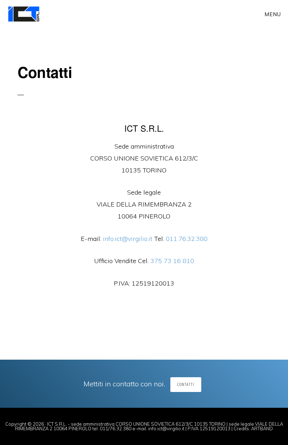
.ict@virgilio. (127, 239)
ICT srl (30, 14)
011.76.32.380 (187, 239)
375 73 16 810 (172, 261)
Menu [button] (272, 14)
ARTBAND (262, 428)
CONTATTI (185, 384)
